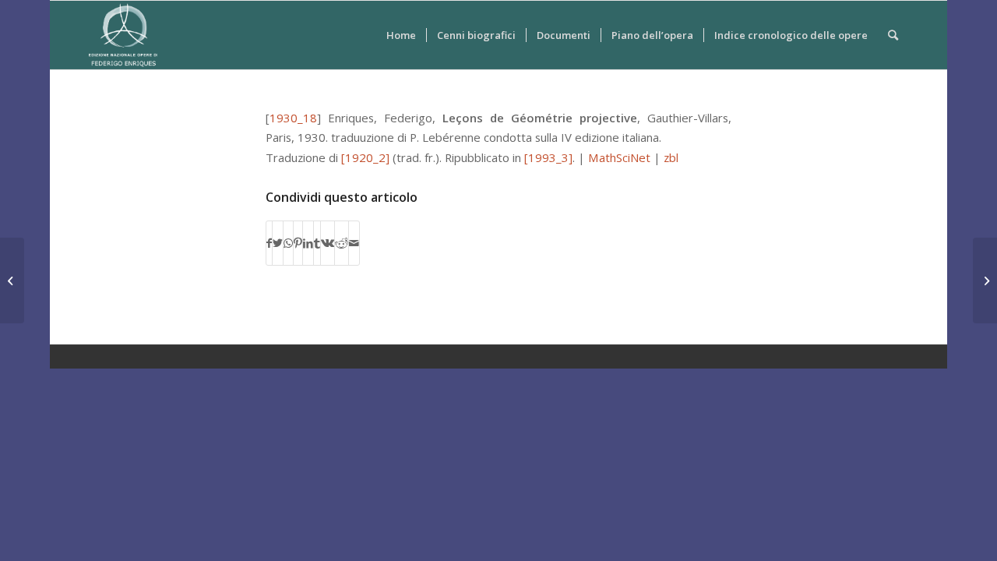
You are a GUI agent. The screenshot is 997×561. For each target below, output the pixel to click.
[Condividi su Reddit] (341, 243)
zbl (671, 157)
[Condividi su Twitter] (278, 243)
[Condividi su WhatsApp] (288, 243)
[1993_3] (548, 157)
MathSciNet (619, 157)
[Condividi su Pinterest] (298, 243)
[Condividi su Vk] (327, 243)
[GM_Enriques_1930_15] (12, 280)
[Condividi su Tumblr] (317, 243)
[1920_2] (365, 157)
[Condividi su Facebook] (269, 243)
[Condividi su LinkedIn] (308, 243)
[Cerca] (893, 35)
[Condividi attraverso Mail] (354, 243)
